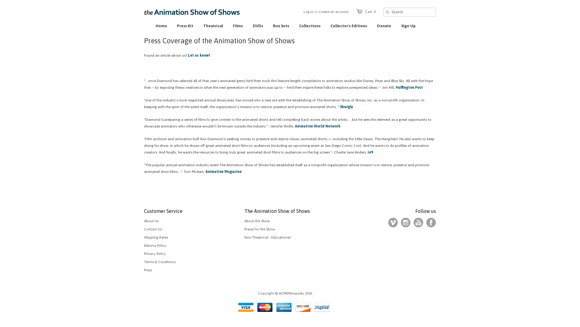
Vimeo (393, 222)
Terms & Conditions (160, 262)
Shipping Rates (156, 237)
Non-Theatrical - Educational (267, 237)
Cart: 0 (370, 12)
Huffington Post (409, 87)
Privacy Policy (155, 254)
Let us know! (199, 55)
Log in (309, 12)
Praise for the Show (259, 229)
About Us (151, 221)
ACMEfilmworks (291, 293)
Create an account (334, 12)
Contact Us (153, 229)
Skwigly (346, 107)
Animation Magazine (223, 172)
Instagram (406, 222)
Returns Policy (155, 245)
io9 (370, 152)
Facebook (431, 222)
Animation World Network (317, 126)
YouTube (418, 222)
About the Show (257, 221)
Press (148, 270)
